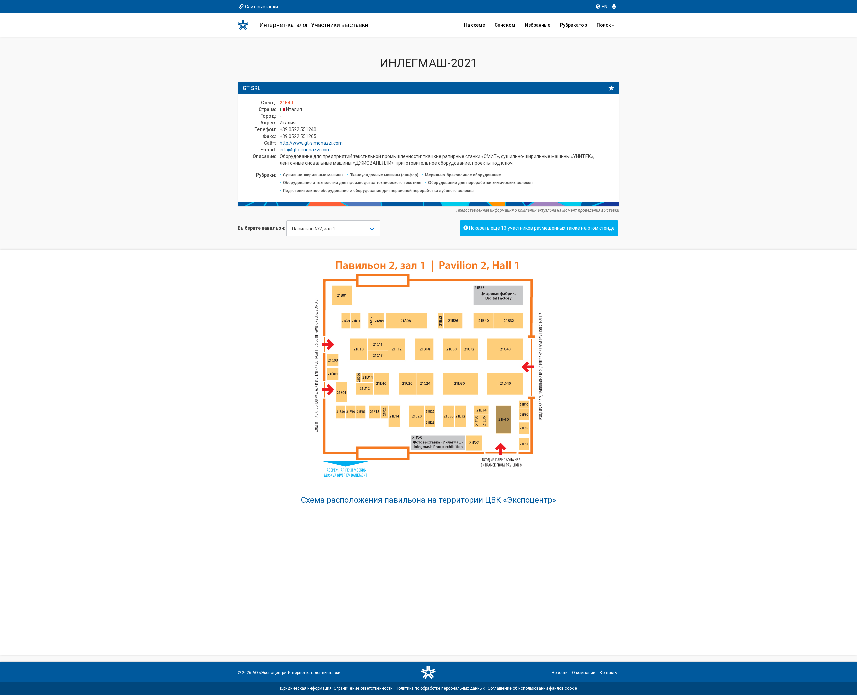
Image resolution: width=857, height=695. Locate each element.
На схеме (474, 25)
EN (604, 6)
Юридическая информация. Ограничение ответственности (336, 688)
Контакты (609, 672)
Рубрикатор (573, 25)
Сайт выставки (261, 6)
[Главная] (246, 25)
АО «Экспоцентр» (269, 672)
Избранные (537, 25)
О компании (583, 672)
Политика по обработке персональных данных (440, 688)
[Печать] (614, 6)
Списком (505, 25)
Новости (560, 672)
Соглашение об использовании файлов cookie (532, 688)
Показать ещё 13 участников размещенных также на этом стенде (541, 228)
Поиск (604, 25)
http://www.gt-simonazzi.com (311, 143)
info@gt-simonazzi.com (305, 149)
